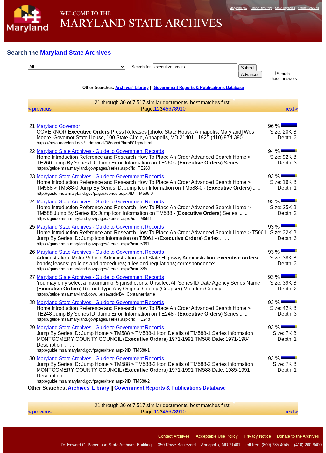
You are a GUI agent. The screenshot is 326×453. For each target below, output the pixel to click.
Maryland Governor (58, 126)
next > (291, 109)
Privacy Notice (257, 436)
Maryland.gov (238, 8)
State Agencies (285, 8)
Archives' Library (132, 87)
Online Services (308, 8)
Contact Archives (174, 436)
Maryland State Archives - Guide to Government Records (100, 151)
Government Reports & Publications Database (199, 87)
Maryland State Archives (75, 52)
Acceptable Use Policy (217, 436)
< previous (40, 109)
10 (183, 109)
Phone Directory (261, 8)
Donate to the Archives (298, 436)
